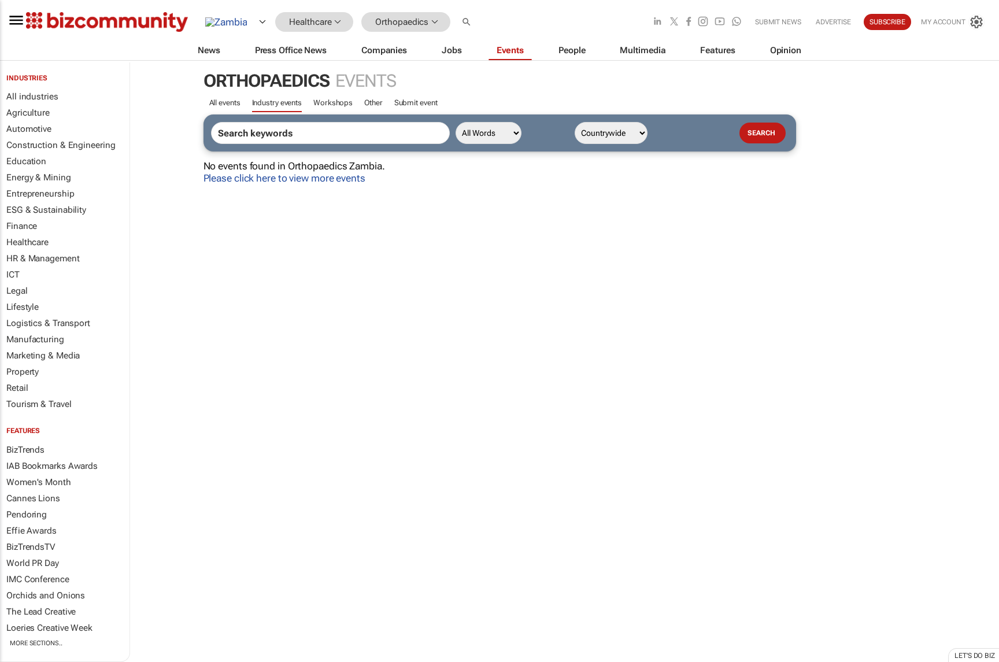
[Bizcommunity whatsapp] (736, 22)
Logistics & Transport (48, 323)
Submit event (416, 102)
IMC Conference (37, 579)
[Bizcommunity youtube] (720, 22)
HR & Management (43, 258)
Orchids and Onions (45, 595)
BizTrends (25, 450)
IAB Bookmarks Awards (52, 466)
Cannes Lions (33, 498)
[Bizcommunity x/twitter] (674, 22)
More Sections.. (36, 643)
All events (224, 102)
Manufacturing (35, 339)
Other (373, 102)
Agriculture (28, 113)
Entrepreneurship (40, 193)
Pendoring (26, 514)
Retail (17, 388)
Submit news (778, 22)
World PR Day (32, 563)
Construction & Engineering (60, 145)
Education (26, 161)
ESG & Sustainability (46, 210)
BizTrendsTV (30, 547)
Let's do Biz (974, 656)
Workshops (333, 102)
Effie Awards (31, 531)
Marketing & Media (43, 355)
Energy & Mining (38, 177)
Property (22, 372)
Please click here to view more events (284, 178)
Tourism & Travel (38, 404)
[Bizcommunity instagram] (703, 22)
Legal (17, 291)
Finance (21, 226)
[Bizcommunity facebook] (688, 22)
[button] (467, 22)
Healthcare (27, 242)
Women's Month (38, 482)
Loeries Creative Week (49, 628)
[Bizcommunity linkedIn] (657, 22)
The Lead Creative (41, 611)
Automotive (28, 129)
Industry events (277, 102)
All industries (32, 96)
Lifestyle (22, 307)
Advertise (833, 22)
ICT (13, 274)
